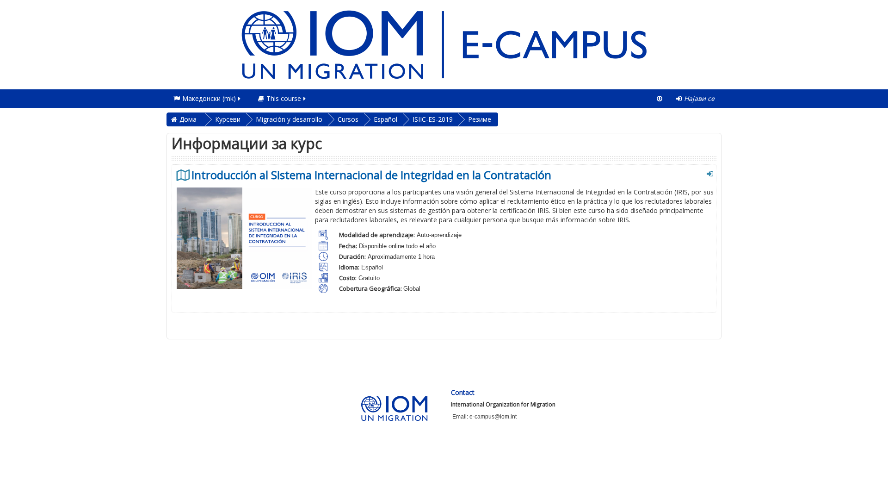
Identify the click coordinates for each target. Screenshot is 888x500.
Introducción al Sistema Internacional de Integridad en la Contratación (371, 175)
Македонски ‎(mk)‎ (209, 98)
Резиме (479, 119)
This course (283, 98)
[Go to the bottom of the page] (659, 98)
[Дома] (444, 43)
